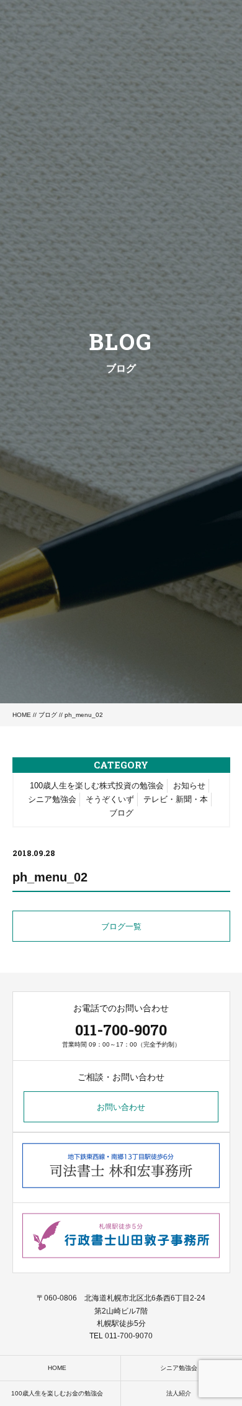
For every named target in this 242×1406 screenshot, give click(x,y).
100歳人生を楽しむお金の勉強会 (57, 1393)
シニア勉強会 (52, 799)
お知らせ (189, 785)
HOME (21, 714)
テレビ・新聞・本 (175, 799)
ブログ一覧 (121, 926)
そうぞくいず (110, 799)
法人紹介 (178, 1393)
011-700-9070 (121, 1030)
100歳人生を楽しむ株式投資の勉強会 (97, 785)
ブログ (47, 714)
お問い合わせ (121, 1107)
